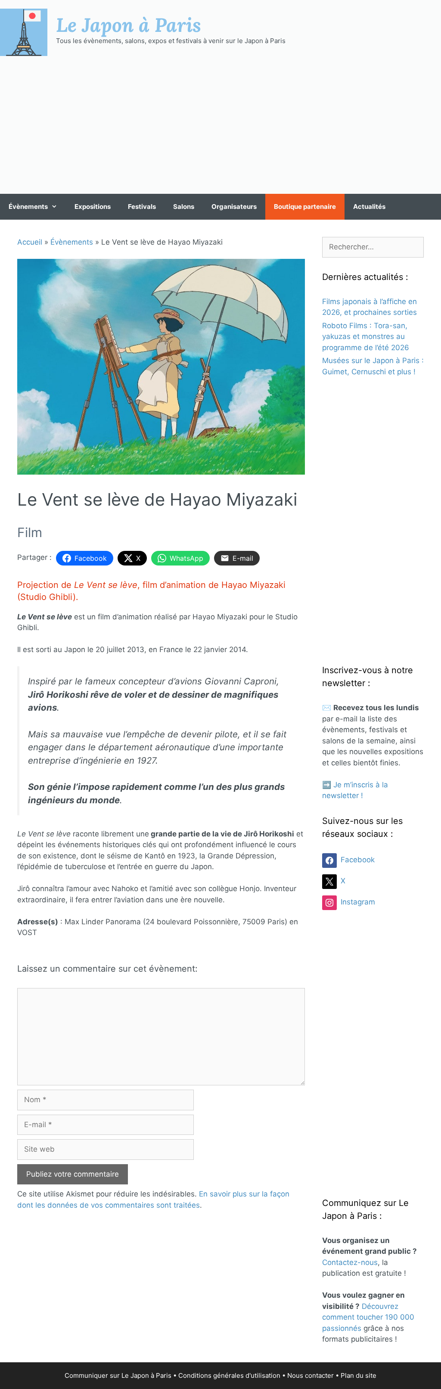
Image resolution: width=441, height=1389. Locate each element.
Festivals (142, 206)
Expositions (93, 206)
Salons (183, 206)
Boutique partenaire (305, 206)
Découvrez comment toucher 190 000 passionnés (368, 1317)
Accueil (29, 242)
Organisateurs (234, 206)
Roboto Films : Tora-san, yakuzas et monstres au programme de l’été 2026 (365, 336)
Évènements (28, 206)
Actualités (369, 206)
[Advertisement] (220, 125)
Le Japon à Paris (128, 24)
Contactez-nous (350, 1262)
